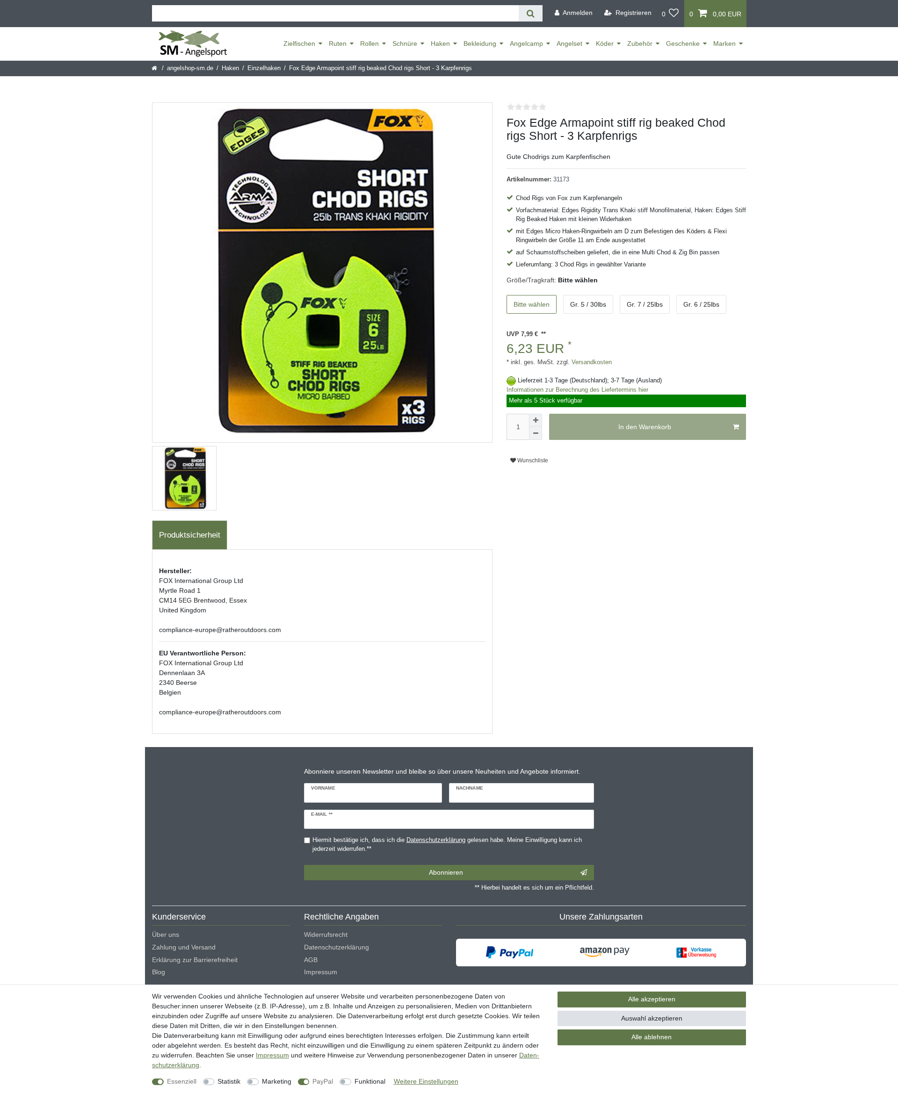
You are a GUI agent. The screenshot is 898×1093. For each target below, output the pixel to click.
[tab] (189, 535)
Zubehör (639, 43)
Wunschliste (532, 460)
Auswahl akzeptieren (651, 1018)
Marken (724, 43)
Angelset (569, 43)
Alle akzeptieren (651, 999)
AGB (311, 960)
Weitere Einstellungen (426, 1081)
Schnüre (404, 43)
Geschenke (683, 43)
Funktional (370, 1081)
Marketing (276, 1081)
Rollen (369, 43)
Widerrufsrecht (326, 934)
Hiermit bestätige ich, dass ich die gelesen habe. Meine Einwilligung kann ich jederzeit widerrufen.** (447, 844)
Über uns (165, 934)
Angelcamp (526, 43)
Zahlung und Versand (184, 947)
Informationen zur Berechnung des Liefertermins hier (577, 390)
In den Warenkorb (644, 427)
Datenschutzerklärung (336, 947)
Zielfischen (299, 43)
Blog (158, 972)
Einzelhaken (264, 68)
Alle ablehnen (651, 1037)
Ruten (338, 43)
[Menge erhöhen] (535, 420)
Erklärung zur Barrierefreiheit (195, 960)
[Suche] (531, 13)
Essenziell (181, 1081)
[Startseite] (155, 68)
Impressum (320, 972)
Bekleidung (479, 43)
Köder (605, 43)
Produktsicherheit (189, 535)
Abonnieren (446, 872)
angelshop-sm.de (190, 68)
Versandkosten (591, 362)
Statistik (228, 1081)
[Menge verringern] (535, 433)
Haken (440, 43)
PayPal (322, 1081)
